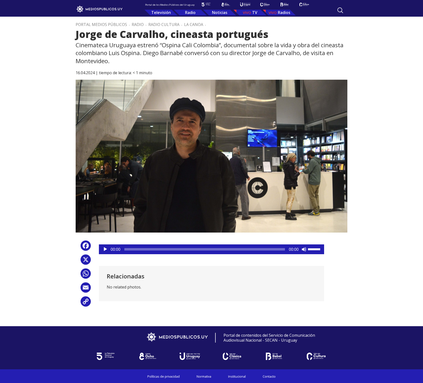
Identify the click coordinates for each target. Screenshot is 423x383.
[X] (86, 261)
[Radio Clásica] (264, 4)
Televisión (161, 12)
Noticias (219, 12)
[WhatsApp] (86, 275)
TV (254, 12)
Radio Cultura (163, 24)
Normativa (204, 376)
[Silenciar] (304, 249)
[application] (211, 249)
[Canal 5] (206, 4)
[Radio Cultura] (304, 4)
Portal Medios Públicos (101, 24)
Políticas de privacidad (163, 376)
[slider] (315, 248)
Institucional (237, 376)
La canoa (193, 24)
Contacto (269, 376)
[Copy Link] (86, 303)
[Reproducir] (105, 249)
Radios (284, 12)
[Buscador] (340, 10)
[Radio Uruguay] (245, 4)
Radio (190, 12)
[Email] (86, 289)
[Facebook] (86, 247)
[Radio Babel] (284, 4)
